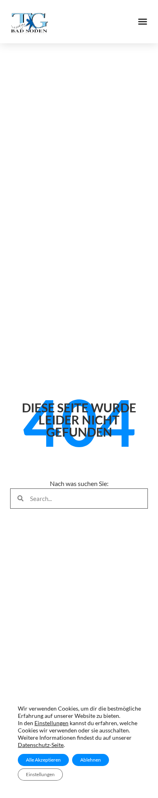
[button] (142, 21)
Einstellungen (51, 722)
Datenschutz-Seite (41, 744)
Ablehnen (90, 760)
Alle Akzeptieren (43, 760)
